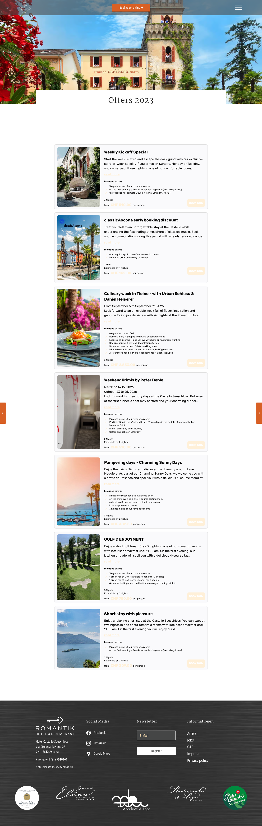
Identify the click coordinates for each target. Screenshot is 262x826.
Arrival (192, 733)
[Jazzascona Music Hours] (259, 413)
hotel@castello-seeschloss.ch (54, 767)
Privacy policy (197, 760)
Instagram (99, 743)
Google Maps (101, 753)
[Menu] (237, 7)
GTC (190, 746)
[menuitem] (237, 7)
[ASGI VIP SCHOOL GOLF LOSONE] (3, 413)
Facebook (99, 733)
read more (112, 174)
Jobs (190, 740)
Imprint (193, 753)
